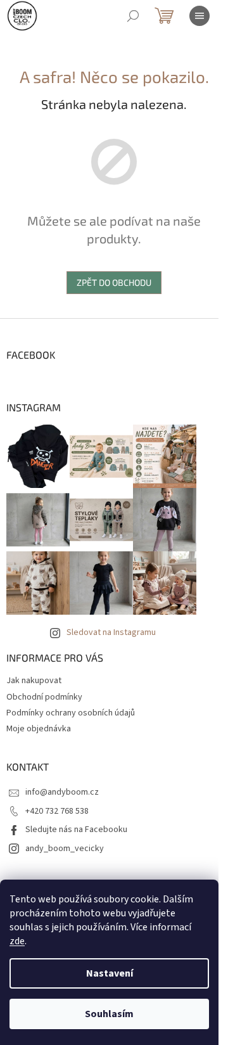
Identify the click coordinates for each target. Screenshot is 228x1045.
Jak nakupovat (33, 680)
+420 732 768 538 (57, 811)
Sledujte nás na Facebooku (76, 829)
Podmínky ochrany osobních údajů (70, 713)
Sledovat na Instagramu (111, 632)
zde (17, 941)
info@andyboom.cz (62, 792)
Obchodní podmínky (44, 697)
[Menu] (199, 16)
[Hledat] (133, 16)
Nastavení (109, 973)
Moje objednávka (38, 728)
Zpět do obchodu (114, 282)
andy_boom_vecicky (64, 848)
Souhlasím (109, 1014)
